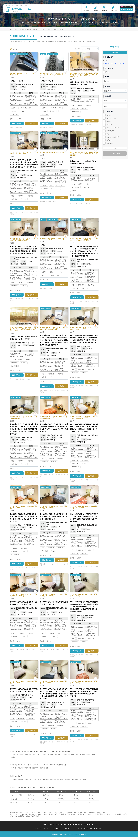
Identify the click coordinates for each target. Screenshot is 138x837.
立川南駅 (64, 754)
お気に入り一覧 (127, 6)
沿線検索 (95, 10)
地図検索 (104, 10)
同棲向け (109, 121)
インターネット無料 (113, 137)
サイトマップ (48, 828)
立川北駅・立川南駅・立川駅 (19, 779)
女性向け (109, 115)
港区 (24, 768)
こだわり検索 (113, 10)
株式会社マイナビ (21, 127)
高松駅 (13, 757)
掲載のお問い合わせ (96, 828)
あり (107, 72)
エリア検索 (86, 10)
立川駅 (13, 754)
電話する (32, 123)
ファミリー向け (111, 118)
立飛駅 (93, 754)
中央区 (20, 768)
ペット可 (109, 124)
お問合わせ (17, 123)
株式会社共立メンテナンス (83, 124)
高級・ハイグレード (113, 128)
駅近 (108, 134)
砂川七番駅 (28, 754)
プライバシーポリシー (69, 828)
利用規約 (57, 828)
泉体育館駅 (20, 754)
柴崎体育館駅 (86, 754)
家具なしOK (110, 131)
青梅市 (46, 768)
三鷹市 (41, 768)
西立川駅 (57, 754)
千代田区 (14, 768)
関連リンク (38, 828)
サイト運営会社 (83, 828)
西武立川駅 (71, 754)
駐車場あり (110, 143)
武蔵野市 (35, 768)
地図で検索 (115, 47)
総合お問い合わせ (126, 10)
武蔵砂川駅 (50, 754)
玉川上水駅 (35, 754)
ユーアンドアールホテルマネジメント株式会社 (24, 213)
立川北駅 (43, 754)
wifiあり (109, 140)
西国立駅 (78, 754)
